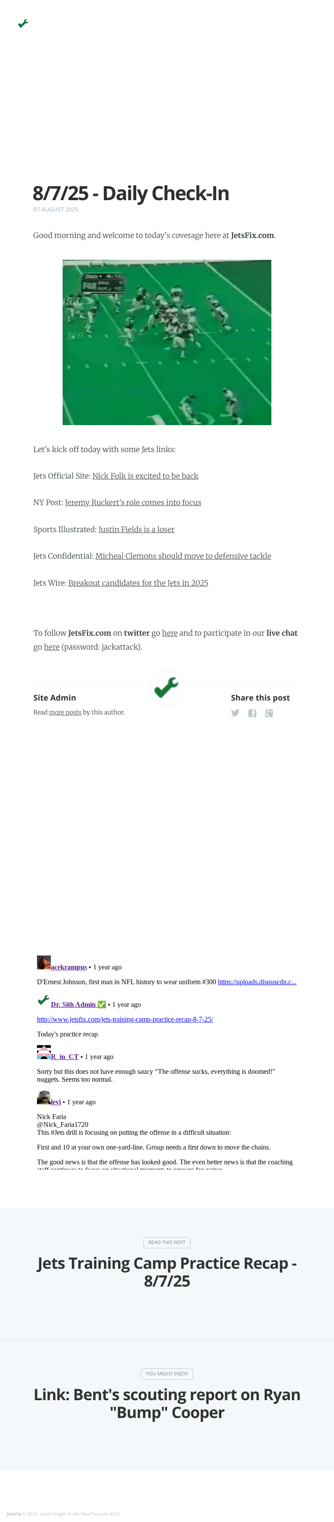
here (170, 633)
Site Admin (54, 698)
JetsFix (14, 1514)
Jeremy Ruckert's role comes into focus (133, 502)
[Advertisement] (167, 121)
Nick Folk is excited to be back (146, 476)
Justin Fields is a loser (137, 529)
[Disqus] (167, 833)
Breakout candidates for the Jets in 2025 (138, 583)
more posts (65, 712)
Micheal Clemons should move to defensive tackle (183, 556)
